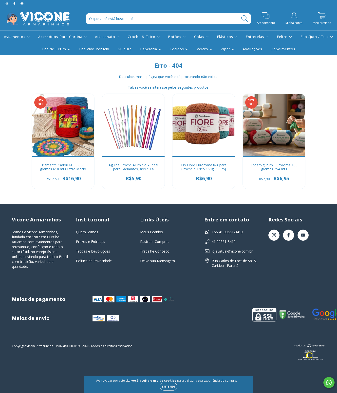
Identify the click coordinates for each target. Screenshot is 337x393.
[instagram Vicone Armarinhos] (7, 3)
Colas (200, 36)
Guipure (125, 49)
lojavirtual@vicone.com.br (232, 251)
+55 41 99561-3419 (227, 232)
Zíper (226, 49)
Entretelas (255, 36)
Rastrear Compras (154, 241)
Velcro (203, 49)
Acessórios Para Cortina (61, 36)
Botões (175, 36)
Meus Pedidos (151, 232)
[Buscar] (244, 18)
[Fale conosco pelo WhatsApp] (329, 382)
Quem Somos (87, 232)
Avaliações (252, 49)
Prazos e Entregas (90, 241)
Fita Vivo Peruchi (94, 49)
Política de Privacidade (94, 260)
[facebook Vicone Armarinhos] (15, 3)
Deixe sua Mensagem (157, 260)
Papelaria (149, 49)
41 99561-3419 (224, 241)
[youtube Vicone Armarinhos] (22, 3)
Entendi (168, 386)
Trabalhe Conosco (154, 251)
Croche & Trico (142, 36)
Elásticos (225, 36)
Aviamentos (15, 36)
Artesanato (105, 36)
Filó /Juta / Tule (315, 36)
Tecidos (177, 49)
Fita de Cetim (54, 49)
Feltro (283, 36)
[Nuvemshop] (309, 346)
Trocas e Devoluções (93, 251)
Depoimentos (283, 49)
